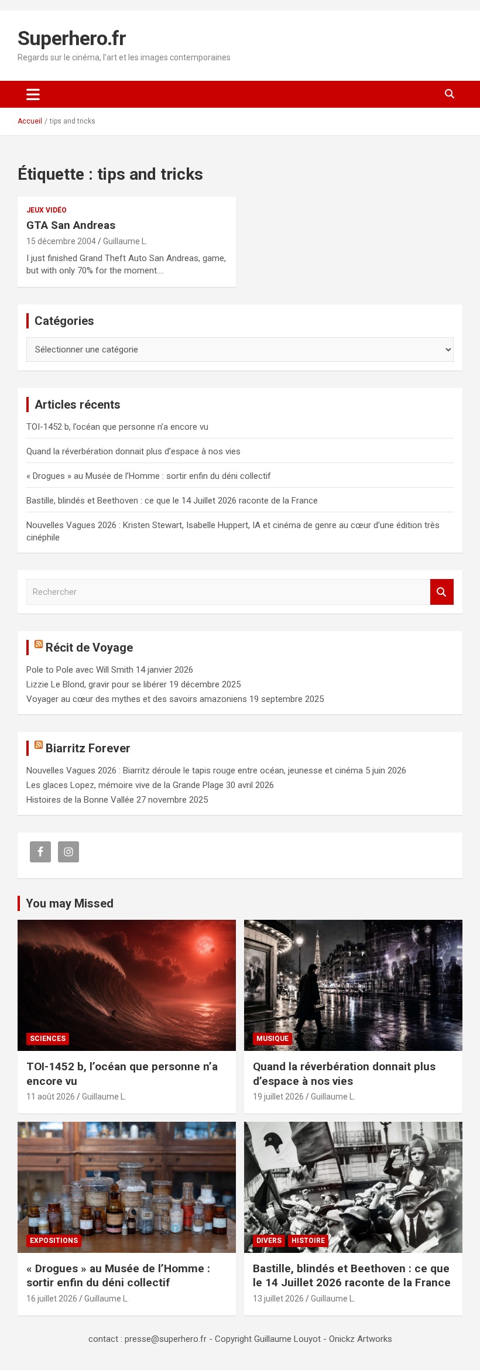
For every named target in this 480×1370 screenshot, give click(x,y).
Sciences (48, 1039)
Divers (269, 1241)
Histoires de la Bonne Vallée (80, 799)
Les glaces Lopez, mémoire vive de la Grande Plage (125, 785)
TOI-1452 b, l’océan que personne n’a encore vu (117, 427)
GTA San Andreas (70, 225)
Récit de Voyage (89, 648)
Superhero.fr (72, 38)
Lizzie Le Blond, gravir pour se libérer (96, 684)
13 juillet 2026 (278, 1298)
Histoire (308, 1241)
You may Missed (70, 903)
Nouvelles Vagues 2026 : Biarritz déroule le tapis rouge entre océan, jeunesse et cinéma (194, 770)
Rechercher (442, 592)
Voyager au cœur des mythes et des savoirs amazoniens (136, 699)
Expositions (54, 1241)
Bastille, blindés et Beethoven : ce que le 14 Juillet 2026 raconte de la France (172, 500)
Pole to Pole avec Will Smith (79, 670)
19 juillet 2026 (278, 1096)
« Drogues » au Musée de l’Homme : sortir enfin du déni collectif (148, 476)
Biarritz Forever (88, 748)
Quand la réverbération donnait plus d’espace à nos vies (133, 451)
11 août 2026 (50, 1096)
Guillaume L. (125, 241)
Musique (272, 1039)
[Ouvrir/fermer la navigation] (33, 94)
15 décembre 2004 (61, 241)
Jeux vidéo (46, 210)
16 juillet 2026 (51, 1298)
